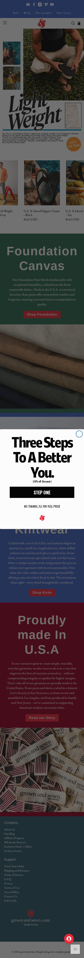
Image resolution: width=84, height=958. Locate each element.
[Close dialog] (79, 434)
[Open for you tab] (69, 939)
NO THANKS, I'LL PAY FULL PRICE (42, 506)
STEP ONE (42, 492)
